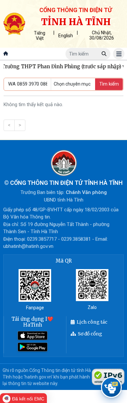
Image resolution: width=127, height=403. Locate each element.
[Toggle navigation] (118, 53)
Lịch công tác (92, 322)
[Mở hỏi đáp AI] (111, 387)
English (65, 35)
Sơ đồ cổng (90, 334)
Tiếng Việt (39, 35)
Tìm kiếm (109, 84)
